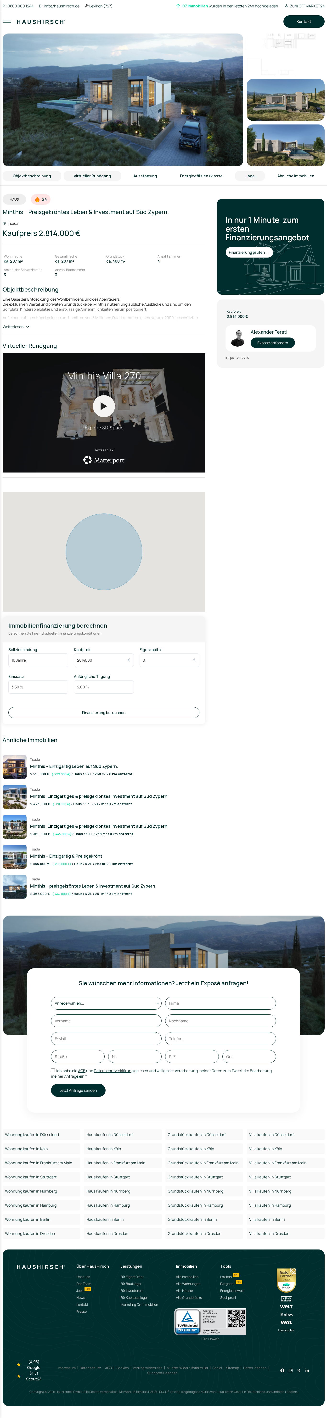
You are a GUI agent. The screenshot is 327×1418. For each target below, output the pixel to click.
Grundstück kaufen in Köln (191, 1148)
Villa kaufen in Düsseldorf (271, 1134)
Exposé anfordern (272, 342)
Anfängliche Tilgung (92, 676)
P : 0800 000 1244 (18, 6)
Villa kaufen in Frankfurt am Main (278, 1162)
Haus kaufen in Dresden (107, 1233)
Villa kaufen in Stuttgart (270, 1177)
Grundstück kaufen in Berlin (192, 1219)
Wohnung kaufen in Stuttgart (30, 1177)
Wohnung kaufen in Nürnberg (31, 1191)
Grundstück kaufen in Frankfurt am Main (203, 1162)
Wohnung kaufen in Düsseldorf (32, 1134)
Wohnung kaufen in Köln (26, 1148)
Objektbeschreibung (32, 176)
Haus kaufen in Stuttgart (108, 1177)
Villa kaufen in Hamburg (270, 1205)
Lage (250, 176)
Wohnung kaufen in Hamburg (30, 1205)
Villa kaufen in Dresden (269, 1233)
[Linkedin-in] (307, 1370)
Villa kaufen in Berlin (267, 1219)
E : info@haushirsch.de (59, 6)
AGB (81, 1070)
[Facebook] (282, 1370)
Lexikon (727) (101, 6)
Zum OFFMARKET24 (307, 6)
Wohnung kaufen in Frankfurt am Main (38, 1162)
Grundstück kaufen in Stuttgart (195, 1177)
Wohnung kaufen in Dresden (30, 1233)
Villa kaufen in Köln (265, 1148)
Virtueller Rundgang (92, 176)
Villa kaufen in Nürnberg (270, 1191)
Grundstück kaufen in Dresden (194, 1233)
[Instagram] (291, 1370)
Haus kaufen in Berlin (105, 1219)
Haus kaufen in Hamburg (108, 1205)
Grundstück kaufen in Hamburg (195, 1205)
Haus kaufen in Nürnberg (108, 1191)
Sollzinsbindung (22, 650)
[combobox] (164, 26)
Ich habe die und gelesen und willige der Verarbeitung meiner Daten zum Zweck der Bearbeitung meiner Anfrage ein (161, 1073)
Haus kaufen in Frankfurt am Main (116, 1162)
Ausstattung (145, 176)
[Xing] (299, 1370)
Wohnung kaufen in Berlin (28, 1219)
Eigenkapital (151, 650)
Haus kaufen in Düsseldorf (109, 1134)
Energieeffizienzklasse (201, 176)
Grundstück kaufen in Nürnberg (195, 1191)
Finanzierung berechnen (103, 712)
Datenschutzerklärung (114, 1070)
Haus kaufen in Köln (103, 1148)
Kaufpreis (82, 650)
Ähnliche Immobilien (295, 176)
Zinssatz (16, 676)
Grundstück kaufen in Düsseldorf (197, 1134)
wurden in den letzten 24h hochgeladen (230, 6)
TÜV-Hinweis (210, 1339)
